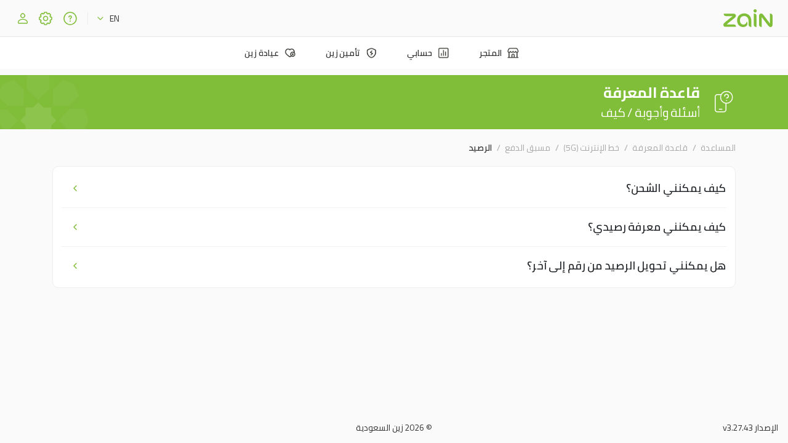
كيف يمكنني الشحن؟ (676, 188)
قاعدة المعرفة (660, 148)
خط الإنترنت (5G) (591, 148)
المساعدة (718, 148)
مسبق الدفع (527, 148)
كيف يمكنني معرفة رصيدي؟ (657, 227)
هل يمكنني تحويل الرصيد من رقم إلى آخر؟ (626, 265)
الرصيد (480, 148)
